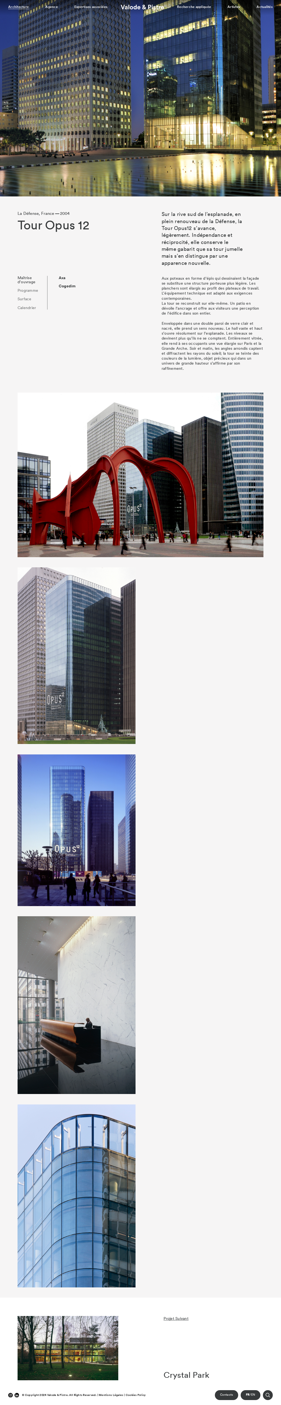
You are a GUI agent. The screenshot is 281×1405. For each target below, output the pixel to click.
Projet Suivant (176, 1318)
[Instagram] (10, 1395)
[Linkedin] (17, 1395)
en (253, 1394)
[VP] (142, 7)
